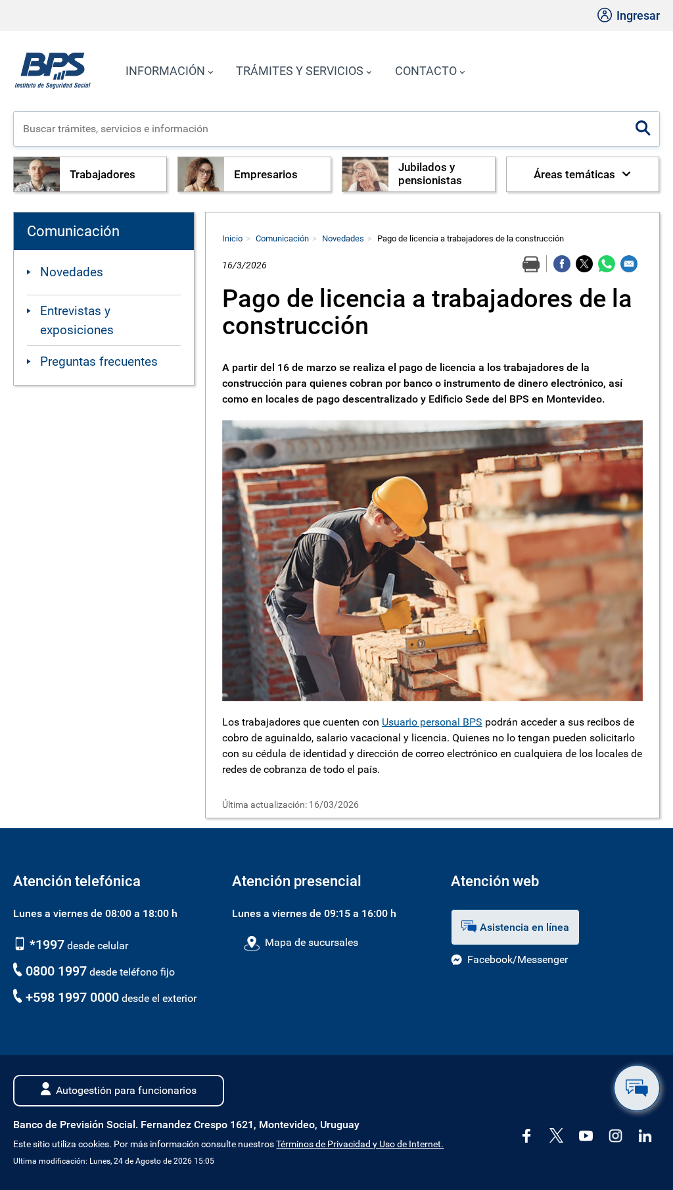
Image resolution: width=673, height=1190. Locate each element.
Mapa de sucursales (311, 942)
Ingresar (637, 15)
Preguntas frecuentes (99, 361)
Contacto (426, 71)
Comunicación (282, 238)
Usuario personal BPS (432, 722)
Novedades (71, 272)
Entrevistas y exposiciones (77, 320)
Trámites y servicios (299, 71)
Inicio (232, 238)
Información (165, 71)
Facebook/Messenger (517, 959)
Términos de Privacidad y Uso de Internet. (360, 1144)
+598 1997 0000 (72, 997)
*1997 (45, 945)
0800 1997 (56, 971)
